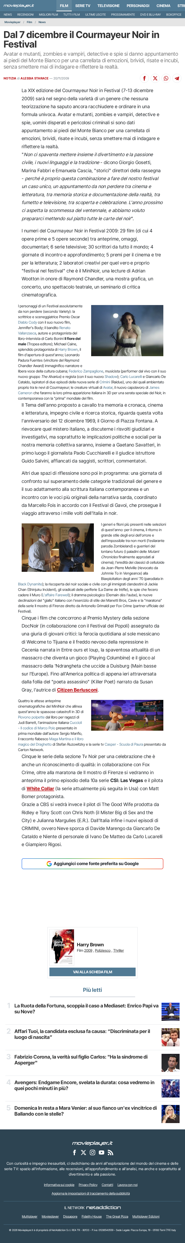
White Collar (40, 788)
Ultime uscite (95, 14)
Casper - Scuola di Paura (124, 744)
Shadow (111, 376)
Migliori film (48, 14)
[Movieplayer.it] (19, 5)
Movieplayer (13, 22)
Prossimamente (123, 14)
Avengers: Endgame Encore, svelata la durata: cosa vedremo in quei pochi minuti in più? (84, 1085)
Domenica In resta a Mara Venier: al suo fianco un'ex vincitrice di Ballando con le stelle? (85, 1111)
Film (64, 5)
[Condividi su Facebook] (144, 78)
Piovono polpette (31, 717)
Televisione (108, 5)
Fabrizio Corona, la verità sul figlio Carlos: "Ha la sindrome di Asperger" (81, 1060)
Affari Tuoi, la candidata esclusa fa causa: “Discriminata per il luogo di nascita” (82, 1034)
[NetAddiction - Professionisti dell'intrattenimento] (103, 1207)
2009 (88, 950)
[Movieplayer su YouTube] (101, 1152)
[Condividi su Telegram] (176, 78)
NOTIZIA (10, 78)
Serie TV (82, 5)
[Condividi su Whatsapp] (166, 78)
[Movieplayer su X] (83, 1152)
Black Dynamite (30, 584)
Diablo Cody (27, 322)
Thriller (118, 950)
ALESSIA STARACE (35, 78)
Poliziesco (103, 950)
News (8, 14)
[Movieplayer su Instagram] (92, 1152)
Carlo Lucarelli (131, 376)
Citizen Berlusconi (77, 690)
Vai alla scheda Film (92, 972)
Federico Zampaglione (86, 371)
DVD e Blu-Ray (150, 14)
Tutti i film (71, 14)
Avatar (108, 387)
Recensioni (25, 14)
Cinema (163, 5)
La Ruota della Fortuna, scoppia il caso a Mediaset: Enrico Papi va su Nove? (86, 1008)
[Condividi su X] (155, 78)
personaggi (138, 5)
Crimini (104, 382)
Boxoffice (173, 14)
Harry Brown (68, 349)
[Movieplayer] (92, 1143)
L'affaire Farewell (55, 595)
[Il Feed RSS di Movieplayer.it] (110, 1152)
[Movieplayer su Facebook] (74, 1152)
